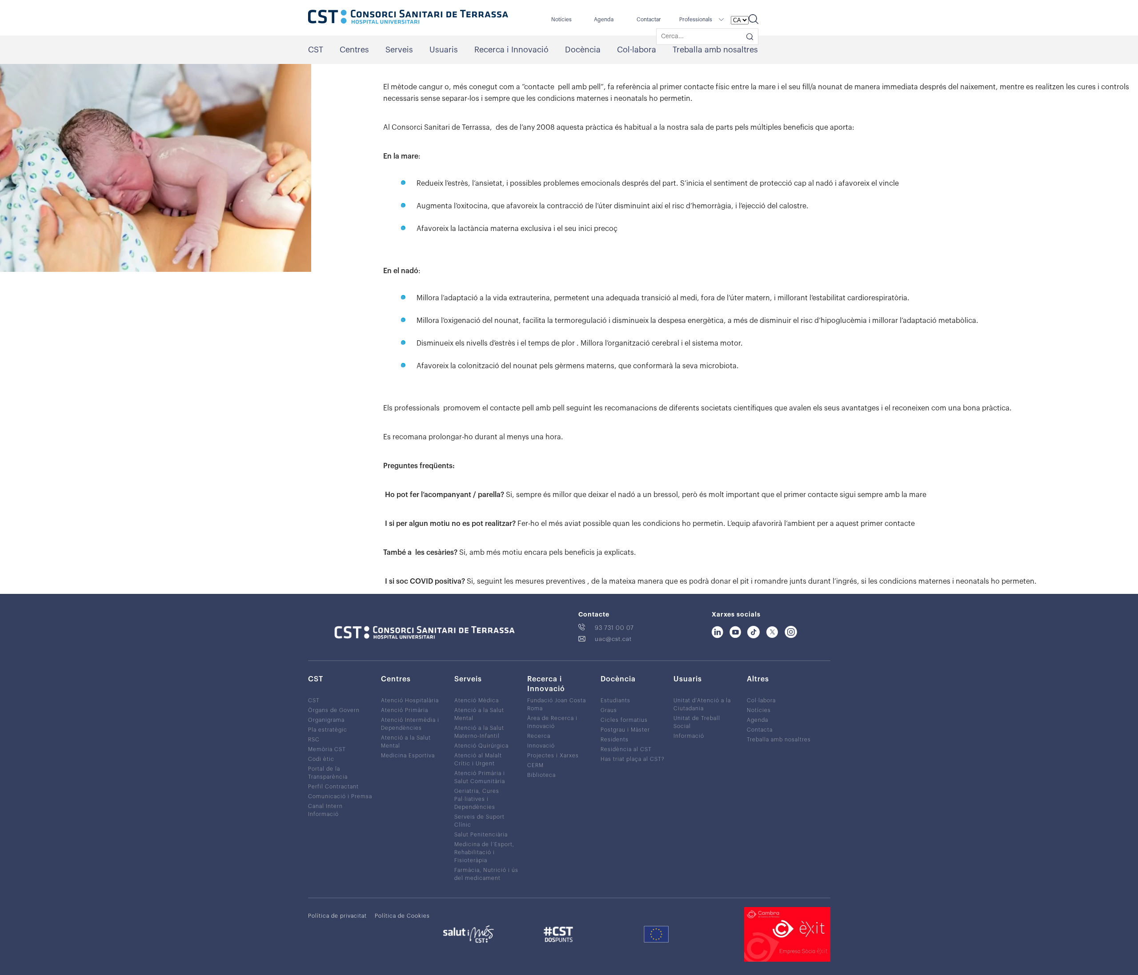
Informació (688, 736)
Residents (615, 739)
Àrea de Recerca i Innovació (552, 722)
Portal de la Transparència (328, 773)
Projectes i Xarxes (553, 755)
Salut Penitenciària (481, 834)
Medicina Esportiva (408, 755)
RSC (314, 739)
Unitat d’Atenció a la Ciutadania (702, 704)
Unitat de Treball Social (696, 722)
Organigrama (326, 720)
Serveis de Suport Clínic (479, 821)
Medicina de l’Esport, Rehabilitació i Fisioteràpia (484, 852)
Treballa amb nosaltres (715, 50)
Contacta (760, 729)
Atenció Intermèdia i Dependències (410, 724)
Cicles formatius (624, 720)
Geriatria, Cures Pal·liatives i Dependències (476, 799)
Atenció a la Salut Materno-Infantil (479, 732)
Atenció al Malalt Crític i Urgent (478, 759)
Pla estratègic (327, 729)
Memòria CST (327, 749)
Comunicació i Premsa (340, 796)
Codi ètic (321, 759)
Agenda (603, 19)
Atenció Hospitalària (410, 700)
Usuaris (443, 50)
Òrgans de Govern (334, 710)
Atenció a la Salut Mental (406, 741)
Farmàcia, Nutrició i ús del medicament (486, 874)
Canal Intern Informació (325, 810)
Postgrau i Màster (625, 729)
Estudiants (615, 700)
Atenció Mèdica (476, 700)
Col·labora (636, 50)
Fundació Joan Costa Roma (556, 704)
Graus (609, 710)
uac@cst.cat (613, 639)
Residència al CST (626, 749)
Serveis (399, 50)
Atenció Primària (404, 710)
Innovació (541, 745)
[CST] (408, 18)
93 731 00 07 (614, 628)
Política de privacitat (337, 916)
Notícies (561, 19)
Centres (354, 50)
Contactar (649, 19)
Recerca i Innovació (511, 50)
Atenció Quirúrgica (481, 745)
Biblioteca (541, 775)
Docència (583, 50)
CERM (535, 765)
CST (315, 50)
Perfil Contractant (333, 786)
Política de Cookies (402, 916)
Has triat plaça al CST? (633, 759)
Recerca (538, 736)
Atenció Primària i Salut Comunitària (479, 777)
